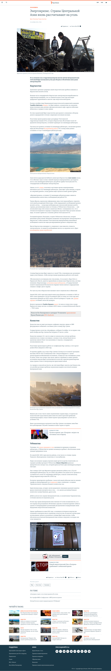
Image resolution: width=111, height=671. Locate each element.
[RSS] (82, 651)
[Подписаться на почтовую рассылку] (89, 651)
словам (41, 187)
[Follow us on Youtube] (64, 651)
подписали (54, 482)
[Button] (64, 26)
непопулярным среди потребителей (41, 230)
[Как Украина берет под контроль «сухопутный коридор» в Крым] (14, 613)
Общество (86, 611)
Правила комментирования (39, 653)
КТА (102, 2)
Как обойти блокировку (15, 665)
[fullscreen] (79, 549)
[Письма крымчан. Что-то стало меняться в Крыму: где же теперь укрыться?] (14, 630)
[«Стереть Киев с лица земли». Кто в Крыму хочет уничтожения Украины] (46, 613)
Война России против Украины (28, 611)
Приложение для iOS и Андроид (17, 653)
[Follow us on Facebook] (57, 651)
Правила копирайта (37, 656)
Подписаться (12, 656)
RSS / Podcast (12, 662)
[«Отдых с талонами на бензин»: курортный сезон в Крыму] (46, 622)
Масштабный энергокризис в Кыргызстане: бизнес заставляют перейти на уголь (57, 524)
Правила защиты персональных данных (43, 665)
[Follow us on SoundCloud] (78, 651)
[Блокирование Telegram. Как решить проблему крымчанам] (14, 638)
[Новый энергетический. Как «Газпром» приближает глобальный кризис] (39, 566)
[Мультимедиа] (106, 3)
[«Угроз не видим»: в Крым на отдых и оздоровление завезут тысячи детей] (46, 630)
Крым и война (56, 611)
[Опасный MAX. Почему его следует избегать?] (46, 638)
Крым (85, 628)
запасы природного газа (46, 447)
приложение (71, 313)
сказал (56, 304)
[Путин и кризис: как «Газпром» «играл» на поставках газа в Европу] (39, 434)
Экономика (34, 7)
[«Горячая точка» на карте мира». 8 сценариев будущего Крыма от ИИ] (77, 630)
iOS (45, 315)
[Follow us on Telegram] (74, 651)
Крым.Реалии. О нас (37, 650)
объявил (45, 105)
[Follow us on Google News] (71, 651)
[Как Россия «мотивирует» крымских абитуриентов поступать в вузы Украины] (77, 613)
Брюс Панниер (34, 19)
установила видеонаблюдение (56, 283)
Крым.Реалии (38, 526)
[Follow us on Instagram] (67, 651)
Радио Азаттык (42, 19)
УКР (98, 2)
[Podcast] (85, 651)
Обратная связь (36, 659)
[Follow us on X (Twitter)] (60, 651)
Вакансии (35, 662)
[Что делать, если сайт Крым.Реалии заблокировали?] (77, 638)
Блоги (22, 628)
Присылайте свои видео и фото (17, 650)
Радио (10, 659)
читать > (65, 556)
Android (51, 315)
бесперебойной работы (51, 128)
